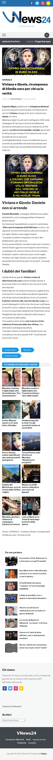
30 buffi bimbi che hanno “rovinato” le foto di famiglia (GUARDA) (32, 586)
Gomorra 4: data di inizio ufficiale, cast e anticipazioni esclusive (32, 635)
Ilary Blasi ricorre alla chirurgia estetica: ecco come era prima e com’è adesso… (33, 573)
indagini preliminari (39, 106)
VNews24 (26, 733)
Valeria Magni (15, 99)
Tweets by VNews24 (11, 706)
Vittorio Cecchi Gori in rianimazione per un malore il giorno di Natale (32, 611)
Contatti (32, 743)
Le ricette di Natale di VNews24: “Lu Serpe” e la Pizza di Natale (33, 623)
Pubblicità (21, 743)
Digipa (44, 754)
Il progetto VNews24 (15, 739)
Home (5, 532)
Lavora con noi (39, 739)
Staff (28, 739)
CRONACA (7, 80)
